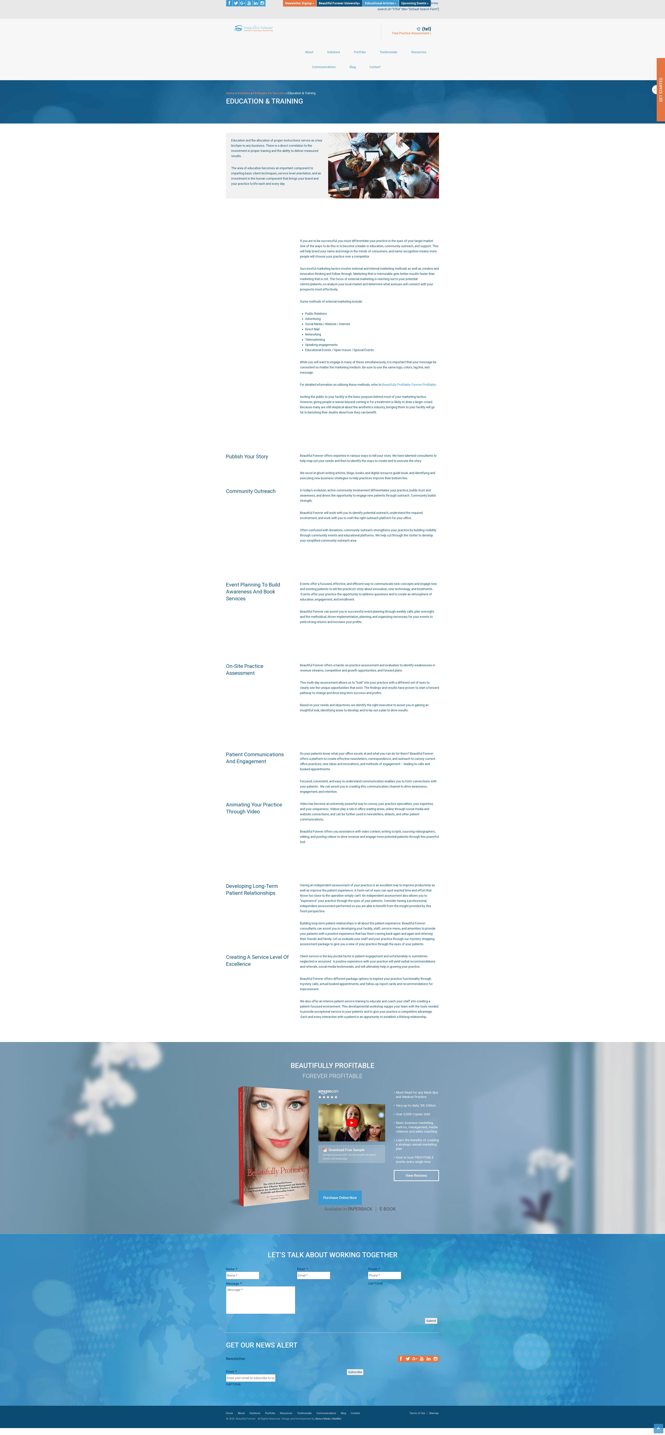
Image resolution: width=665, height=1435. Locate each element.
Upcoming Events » (414, 3)
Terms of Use (417, 1413)
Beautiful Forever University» (339, 3)
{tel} (426, 29)
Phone (374, 1269)
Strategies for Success (269, 93)
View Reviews (416, 1175)
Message (234, 1283)
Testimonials (388, 52)
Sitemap (433, 1413)
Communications (324, 67)
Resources (418, 52)
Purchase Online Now (340, 1198)
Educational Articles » (380, 3)
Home (230, 93)
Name (231, 1269)
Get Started (658, 89)
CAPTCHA (375, 1283)
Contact (375, 67)
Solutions (333, 52)
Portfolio (360, 52)
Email (302, 1269)
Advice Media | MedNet (328, 1418)
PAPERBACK (360, 1209)
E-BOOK (388, 1209)
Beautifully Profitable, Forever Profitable (409, 384)
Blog (353, 67)
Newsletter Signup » (299, 3)
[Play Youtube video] (351, 1123)
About (309, 52)
